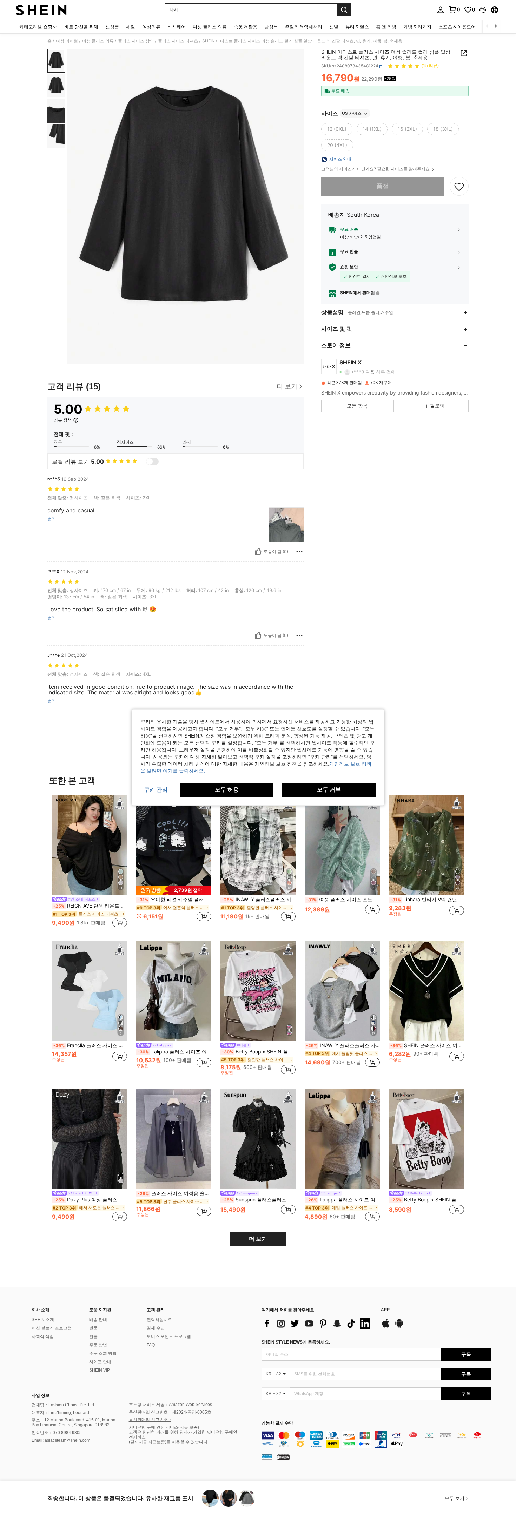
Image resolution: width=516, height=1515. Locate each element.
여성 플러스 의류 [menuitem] (210, 26)
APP (385, 1310)
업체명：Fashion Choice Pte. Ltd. (63, 1404)
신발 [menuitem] (333, 26)
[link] (454, 9)
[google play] (399, 1326)
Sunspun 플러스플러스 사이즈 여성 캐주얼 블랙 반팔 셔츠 (259, 1200)
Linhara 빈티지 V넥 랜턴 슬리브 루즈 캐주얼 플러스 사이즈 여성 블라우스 (427, 899)
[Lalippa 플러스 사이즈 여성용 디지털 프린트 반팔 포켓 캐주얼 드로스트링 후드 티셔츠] (173, 991)
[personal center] (440, 10)
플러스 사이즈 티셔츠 (178, 41)
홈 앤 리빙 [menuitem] (386, 26)
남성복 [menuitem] (271, 26)
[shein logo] (41, 10)
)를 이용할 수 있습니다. (187, 1442)
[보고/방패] (299, 551)
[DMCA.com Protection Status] (283, 1456)
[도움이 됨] (258, 551)
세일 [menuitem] (130, 26)
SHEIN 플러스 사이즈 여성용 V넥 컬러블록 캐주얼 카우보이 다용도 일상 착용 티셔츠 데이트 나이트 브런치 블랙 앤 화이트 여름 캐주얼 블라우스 (427, 1045)
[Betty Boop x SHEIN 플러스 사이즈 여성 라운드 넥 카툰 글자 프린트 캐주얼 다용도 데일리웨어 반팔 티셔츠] (258, 991)
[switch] (152, 461)
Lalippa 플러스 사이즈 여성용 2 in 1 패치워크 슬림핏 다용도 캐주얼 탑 (343, 1200)
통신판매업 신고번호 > (150, 1419)
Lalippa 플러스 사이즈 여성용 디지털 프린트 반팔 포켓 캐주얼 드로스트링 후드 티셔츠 (174, 1052)
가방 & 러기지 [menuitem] (417, 26)
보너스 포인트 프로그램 (169, 1336)
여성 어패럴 (67, 41)
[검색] (344, 9)
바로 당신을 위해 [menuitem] (81, 26)
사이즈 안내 (100, 1361)
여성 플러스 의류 (98, 41)
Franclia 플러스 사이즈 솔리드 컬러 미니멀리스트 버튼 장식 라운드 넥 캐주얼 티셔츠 (90, 1045)
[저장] (459, 186)
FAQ (151, 1344)
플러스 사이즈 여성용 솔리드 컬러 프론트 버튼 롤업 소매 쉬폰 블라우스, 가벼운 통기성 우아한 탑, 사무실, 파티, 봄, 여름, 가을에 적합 (174, 1193)
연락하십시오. (160, 1319)
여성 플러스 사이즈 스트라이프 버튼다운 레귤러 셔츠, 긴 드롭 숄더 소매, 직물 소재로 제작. (343, 899)
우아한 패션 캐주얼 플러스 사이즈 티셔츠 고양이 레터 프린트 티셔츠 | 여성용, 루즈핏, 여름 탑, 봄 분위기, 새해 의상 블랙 (174, 899)
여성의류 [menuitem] (151, 26)
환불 (93, 1336)
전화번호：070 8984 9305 (57, 1432)
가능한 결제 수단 (277, 1423)
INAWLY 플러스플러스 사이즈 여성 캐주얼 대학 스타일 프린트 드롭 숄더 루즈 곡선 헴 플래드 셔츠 (259, 899)
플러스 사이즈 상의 (136, 41)
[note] (173, 890)
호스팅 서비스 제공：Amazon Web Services (170, 1404)
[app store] (386, 1326)
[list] (318, 1323)
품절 (382, 186)
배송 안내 (98, 1319)
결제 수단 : (157, 1328)
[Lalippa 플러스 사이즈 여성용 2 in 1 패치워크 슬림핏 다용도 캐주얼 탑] (342, 1139)
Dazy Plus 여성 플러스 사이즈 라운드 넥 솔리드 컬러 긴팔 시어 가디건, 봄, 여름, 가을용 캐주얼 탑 (90, 1200)
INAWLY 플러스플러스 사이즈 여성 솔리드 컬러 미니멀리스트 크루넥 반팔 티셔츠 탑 (343, 1045)
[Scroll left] (487, 26)
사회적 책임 (43, 1336)
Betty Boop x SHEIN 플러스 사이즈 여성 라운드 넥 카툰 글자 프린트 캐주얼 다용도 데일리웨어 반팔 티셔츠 (259, 1052)
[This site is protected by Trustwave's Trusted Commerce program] (267, 1456)
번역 (51, 519)
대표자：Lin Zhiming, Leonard (60, 1412)
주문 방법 (98, 1344)
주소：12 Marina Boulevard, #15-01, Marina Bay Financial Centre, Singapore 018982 (73, 1422)
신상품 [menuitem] (112, 26)
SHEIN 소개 (43, 1319)
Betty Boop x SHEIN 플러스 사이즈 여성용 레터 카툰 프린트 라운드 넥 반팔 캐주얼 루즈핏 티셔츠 (427, 1200)
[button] (482, 10)
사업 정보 (40, 1395)
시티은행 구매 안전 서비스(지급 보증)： (166, 1427)
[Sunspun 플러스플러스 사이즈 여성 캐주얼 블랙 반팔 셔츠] (258, 1139)
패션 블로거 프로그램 (52, 1328)
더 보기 (258, 1239)
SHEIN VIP (99, 1370)
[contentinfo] (376, 1439)
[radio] (336, 129)
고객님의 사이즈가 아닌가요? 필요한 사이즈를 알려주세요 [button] (376, 169)
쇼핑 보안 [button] (349, 267)
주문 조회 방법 (103, 1353)
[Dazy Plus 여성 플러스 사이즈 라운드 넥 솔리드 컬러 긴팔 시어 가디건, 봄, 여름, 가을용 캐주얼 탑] (89, 1139)
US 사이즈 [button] (352, 113)
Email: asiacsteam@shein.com (61, 1440)
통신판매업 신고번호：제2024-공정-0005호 (170, 1412)
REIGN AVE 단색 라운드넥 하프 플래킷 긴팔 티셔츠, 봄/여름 (90, 906)
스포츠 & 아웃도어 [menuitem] (457, 26)
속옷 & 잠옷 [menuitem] (245, 26)
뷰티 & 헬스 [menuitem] (357, 26)
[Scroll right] (495, 26)
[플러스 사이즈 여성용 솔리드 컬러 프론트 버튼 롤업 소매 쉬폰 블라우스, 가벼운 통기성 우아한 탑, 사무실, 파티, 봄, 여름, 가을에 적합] (173, 1139)
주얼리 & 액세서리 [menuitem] (303, 26)
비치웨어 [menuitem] (176, 26)
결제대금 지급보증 (147, 1442)
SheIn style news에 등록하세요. (296, 1342)
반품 (93, 1328)
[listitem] (89, 862)
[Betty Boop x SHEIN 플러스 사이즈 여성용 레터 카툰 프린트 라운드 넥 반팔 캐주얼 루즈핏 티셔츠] (426, 1139)
